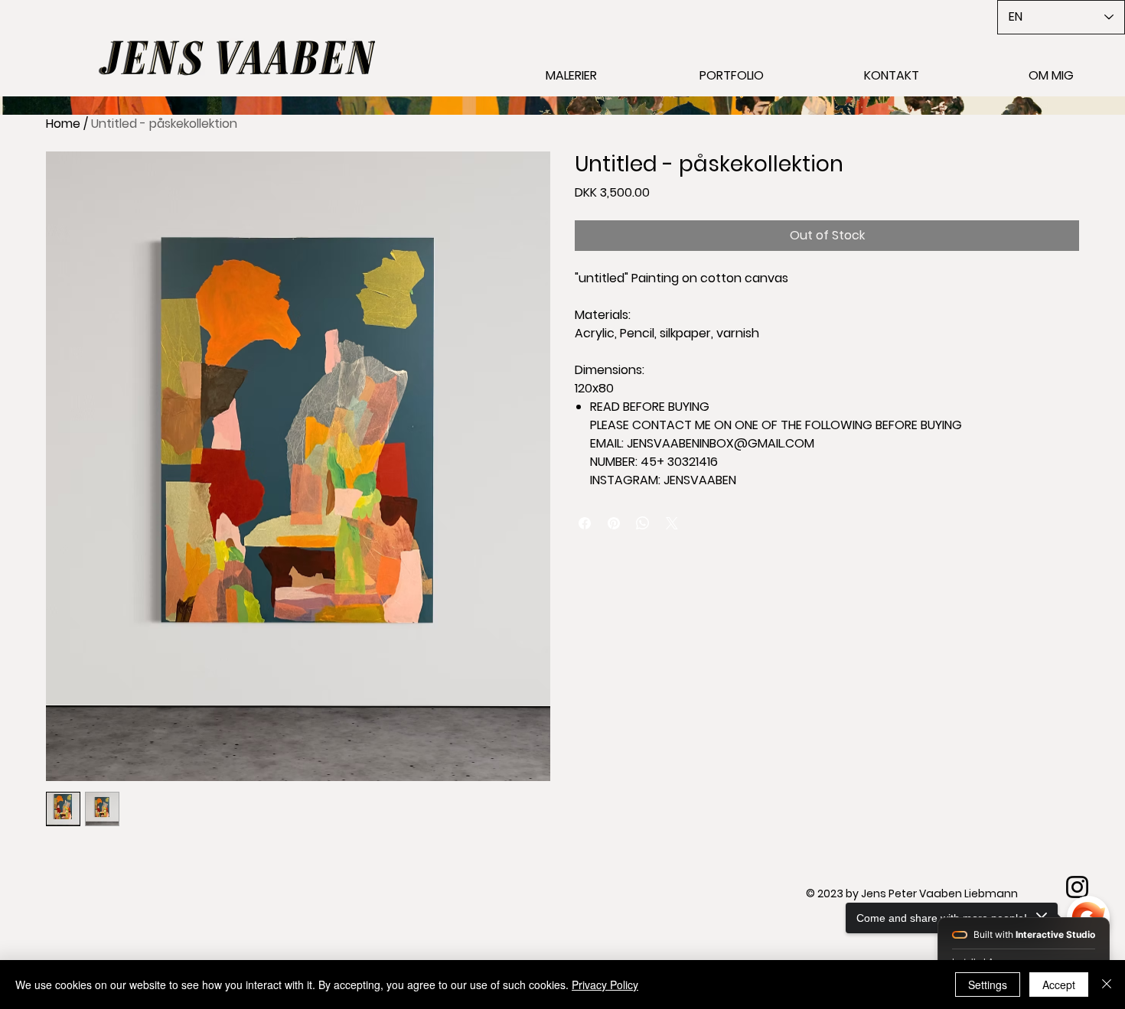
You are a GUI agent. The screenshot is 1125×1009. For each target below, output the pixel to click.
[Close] (1106, 984)
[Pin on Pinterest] (614, 523)
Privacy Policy (605, 984)
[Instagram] (1077, 887)
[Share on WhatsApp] (643, 523)
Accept (1058, 984)
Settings (987, 984)
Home (63, 123)
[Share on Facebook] (585, 523)
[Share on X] (672, 523)
